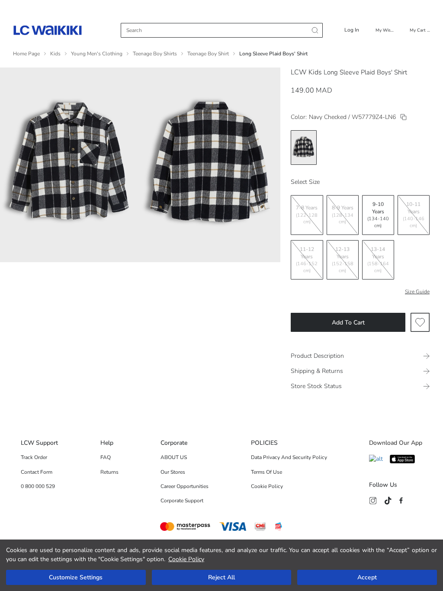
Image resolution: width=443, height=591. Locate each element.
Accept (367, 577)
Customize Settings (76, 577)
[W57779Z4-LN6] (403, 117)
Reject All (221, 577)
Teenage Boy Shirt (208, 53)
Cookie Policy (186, 559)
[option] (304, 147)
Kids (55, 53)
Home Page (26, 53)
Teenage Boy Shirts (155, 53)
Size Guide (417, 291)
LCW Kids (306, 72)
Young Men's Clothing (96, 53)
